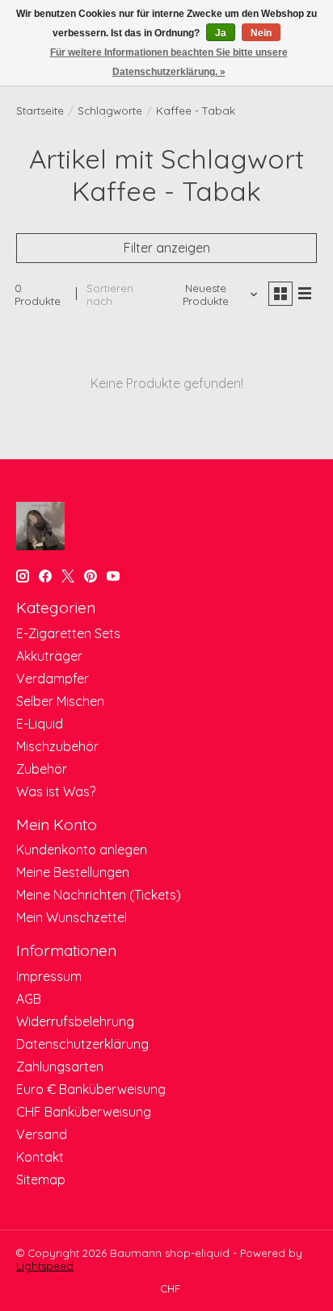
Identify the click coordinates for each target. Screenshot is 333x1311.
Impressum (49, 976)
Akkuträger (49, 656)
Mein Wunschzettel (71, 917)
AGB (28, 999)
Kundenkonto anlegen (81, 849)
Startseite (40, 110)
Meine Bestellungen (72, 872)
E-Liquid (39, 724)
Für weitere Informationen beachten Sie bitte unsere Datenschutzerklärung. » (169, 62)
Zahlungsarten (59, 1066)
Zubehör (41, 769)
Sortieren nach (109, 294)
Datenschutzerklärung (82, 1044)
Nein (261, 33)
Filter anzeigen (167, 248)
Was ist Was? (55, 791)
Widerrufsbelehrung (75, 1021)
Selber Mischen (60, 701)
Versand (41, 1134)
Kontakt (40, 1157)
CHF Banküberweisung (83, 1112)
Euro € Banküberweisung (91, 1089)
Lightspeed (45, 1265)
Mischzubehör (57, 746)
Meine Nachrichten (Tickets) (98, 895)
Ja (220, 33)
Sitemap (40, 1179)
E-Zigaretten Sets (68, 633)
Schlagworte (110, 110)
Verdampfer (52, 678)
